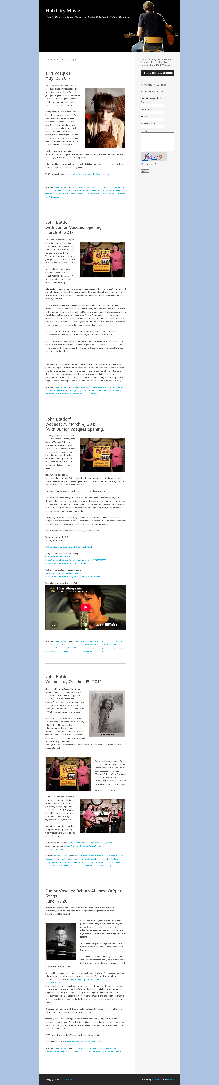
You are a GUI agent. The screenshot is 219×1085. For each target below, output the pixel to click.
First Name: (146, 102)
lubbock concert (51, 651)
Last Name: (146, 109)
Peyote (102, 651)
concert (77, 187)
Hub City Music (62, 10)
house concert (99, 187)
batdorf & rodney (87, 641)
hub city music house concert (56, 391)
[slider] (154, 73)
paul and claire (89, 194)
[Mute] (164, 73)
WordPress (156, 1080)
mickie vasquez (98, 1052)
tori (46, 197)
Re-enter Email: (148, 123)
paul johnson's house (88, 394)
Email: (144, 116)
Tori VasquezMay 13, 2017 (58, 75)
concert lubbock (87, 187)
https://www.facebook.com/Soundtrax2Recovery (66, 563)
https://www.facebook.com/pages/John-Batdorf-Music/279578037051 (75, 560)
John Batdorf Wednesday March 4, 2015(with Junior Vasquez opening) (74, 424)
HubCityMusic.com (107, 190)
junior (93, 391)
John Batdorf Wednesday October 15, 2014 (73, 679)
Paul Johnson (120, 194)
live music (56, 194)
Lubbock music (86, 1052)
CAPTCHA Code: (148, 164)
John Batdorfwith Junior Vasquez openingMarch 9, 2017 (73, 227)
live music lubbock (68, 194)
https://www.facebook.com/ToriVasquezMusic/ (89, 174)
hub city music (82, 190)
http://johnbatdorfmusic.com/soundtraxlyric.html (91, 843)
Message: (145, 131)
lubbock (80, 194)
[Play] (144, 73)
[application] (157, 73)
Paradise (170, 1080)
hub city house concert (67, 190)
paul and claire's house (105, 194)
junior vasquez (102, 391)
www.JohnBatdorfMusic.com (57, 557)
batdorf (77, 641)
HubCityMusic (94, 190)
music (107, 1052)
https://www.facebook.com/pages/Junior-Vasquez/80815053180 (73, 576)
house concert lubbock (115, 187)
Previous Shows (60, 187)
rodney (108, 651)
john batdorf (85, 391)
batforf (77, 387)
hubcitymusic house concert (56, 648)
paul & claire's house (60, 394)
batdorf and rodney (102, 641)
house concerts (51, 190)
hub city (67, 645)
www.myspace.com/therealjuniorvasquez (63, 573)
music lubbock (64, 651)
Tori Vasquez (54, 197)
